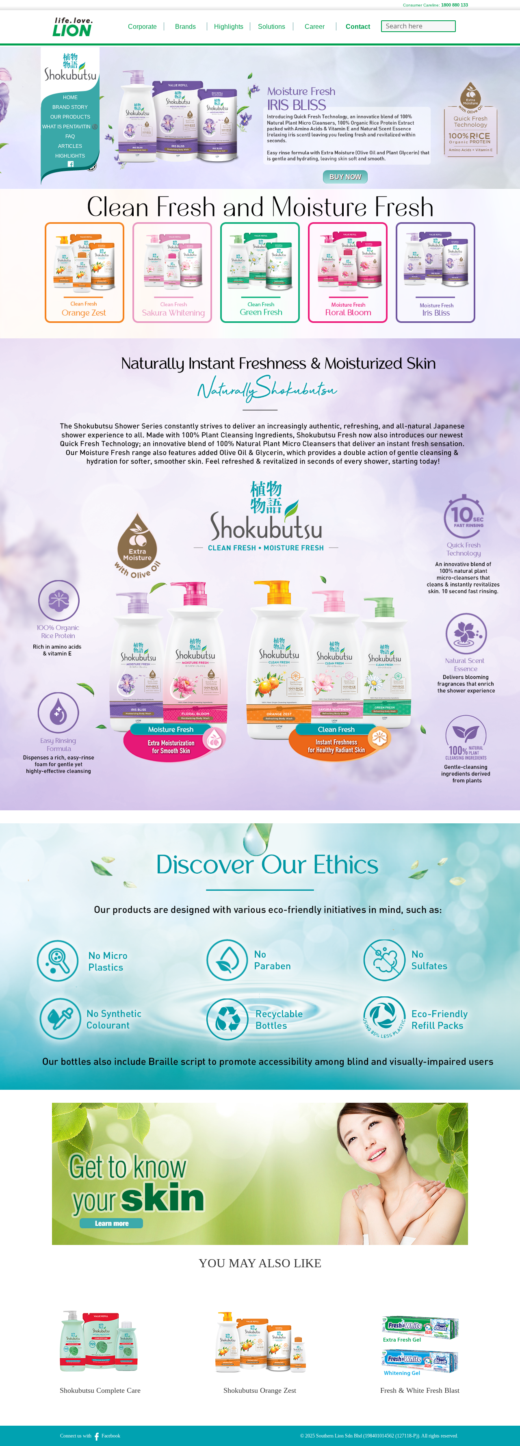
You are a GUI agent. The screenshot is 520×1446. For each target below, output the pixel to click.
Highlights (228, 26)
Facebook (110, 1436)
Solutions (271, 26)
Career (315, 26)
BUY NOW (345, 176)
